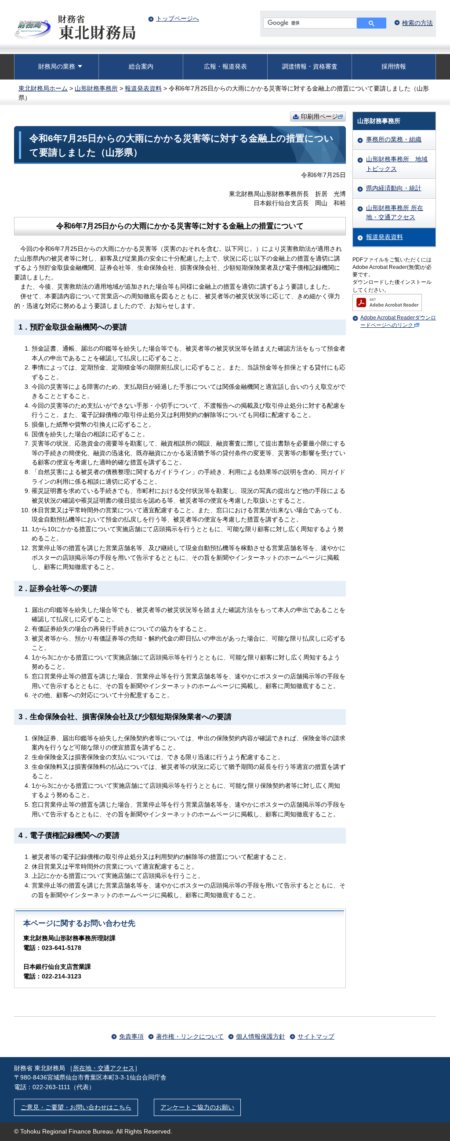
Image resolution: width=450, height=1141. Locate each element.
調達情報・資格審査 (310, 66)
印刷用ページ (319, 116)
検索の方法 (417, 22)
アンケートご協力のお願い (197, 1107)
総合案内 (141, 66)
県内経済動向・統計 (393, 188)
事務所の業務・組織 (393, 139)
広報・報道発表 (225, 66)
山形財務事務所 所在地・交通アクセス (394, 212)
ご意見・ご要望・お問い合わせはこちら (76, 1107)
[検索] (371, 23)
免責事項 (131, 1036)
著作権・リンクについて (190, 1036)
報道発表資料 (143, 88)
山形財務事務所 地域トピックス (397, 164)
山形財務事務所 (96, 88)
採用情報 (393, 66)
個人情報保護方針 (260, 1036)
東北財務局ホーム (43, 88)
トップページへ (177, 18)
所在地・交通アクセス (103, 1068)
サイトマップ (316, 1036)
